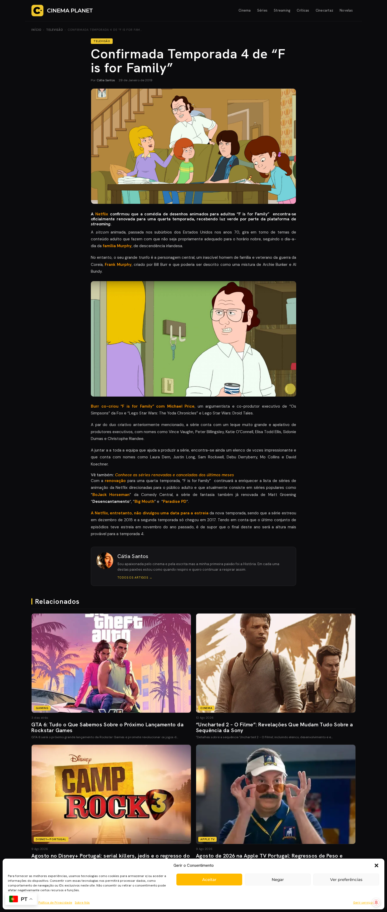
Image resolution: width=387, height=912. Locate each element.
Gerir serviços (363, 902)
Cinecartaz (325, 10)
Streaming (282, 10)
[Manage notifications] (376, 902)
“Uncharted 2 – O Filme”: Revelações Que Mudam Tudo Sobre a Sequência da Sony (274, 727)
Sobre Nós (82, 902)
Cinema (245, 10)
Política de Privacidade (55, 902)
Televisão (54, 30)
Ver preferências (346, 879)
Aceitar (209, 879)
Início (36, 30)
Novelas (346, 10)
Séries (262, 10)
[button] (376, 865)
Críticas (303, 10)
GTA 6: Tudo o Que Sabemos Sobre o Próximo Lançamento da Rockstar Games (107, 727)
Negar (278, 879)
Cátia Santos (106, 80)
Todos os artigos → (134, 577)
